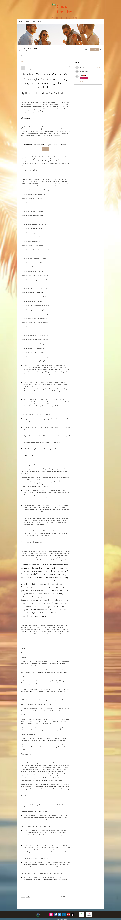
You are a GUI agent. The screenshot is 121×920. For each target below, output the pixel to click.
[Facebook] (55, 914)
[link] (24, 56)
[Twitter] (59, 914)
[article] (45, 485)
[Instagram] (51, 914)
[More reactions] (28, 896)
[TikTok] (72, 914)
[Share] (69, 67)
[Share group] (101, 49)
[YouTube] (68, 914)
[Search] (86, 49)
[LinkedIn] (64, 914)
